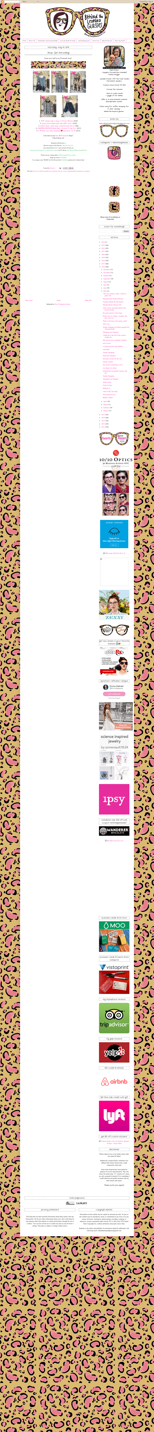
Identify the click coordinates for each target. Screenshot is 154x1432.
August (105, 282)
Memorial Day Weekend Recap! (113, 299)
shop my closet (62, 171)
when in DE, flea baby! (110, 391)
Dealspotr (117, 698)
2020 (103, 254)
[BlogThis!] (66, 168)
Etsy (57, 135)
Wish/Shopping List (84, 41)
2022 (103, 248)
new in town (107, 343)
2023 (103, 245)
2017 (103, 264)
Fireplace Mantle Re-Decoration (113, 302)
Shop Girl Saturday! (109, 356)
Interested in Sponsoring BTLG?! (47, 41)
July (104, 285)
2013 (103, 421)
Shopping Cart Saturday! (111, 332)
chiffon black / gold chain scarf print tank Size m (57, 126)
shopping (87, 171)
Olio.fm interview (67, 145)
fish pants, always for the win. (112, 359)
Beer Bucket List (107, 41)
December (106, 269)
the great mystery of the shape (112, 313)
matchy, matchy (108, 362)
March (105, 404)
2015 (103, 414)
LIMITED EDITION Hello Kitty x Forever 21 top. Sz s (57, 128)
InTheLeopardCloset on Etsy (67, 155)
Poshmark (64, 135)
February (106, 407)
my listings (114, 217)
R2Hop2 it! (106, 388)
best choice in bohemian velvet (113, 365)
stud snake (106, 349)
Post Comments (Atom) (62, 304)
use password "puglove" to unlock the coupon (44, 150)
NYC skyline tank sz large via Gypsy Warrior (57, 121)
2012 (103, 424)
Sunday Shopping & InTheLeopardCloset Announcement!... (116, 328)
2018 (103, 260)
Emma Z (53, 168)
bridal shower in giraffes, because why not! (115, 372)
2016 (103, 267)
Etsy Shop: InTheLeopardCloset (76, 150)
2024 (103, 242)
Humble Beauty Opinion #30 (112, 305)
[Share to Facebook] (70, 168)
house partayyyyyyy (109, 394)
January (106, 411)
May (105, 291)
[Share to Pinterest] (72, 168)
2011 (103, 427)
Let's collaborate (114, 694)
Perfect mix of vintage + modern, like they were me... (115, 317)
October (106, 275)
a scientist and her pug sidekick (113, 346)
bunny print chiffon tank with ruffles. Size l (57, 123)
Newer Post (28, 300)
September (107, 279)
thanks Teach (107, 382)
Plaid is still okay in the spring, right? (115, 321)
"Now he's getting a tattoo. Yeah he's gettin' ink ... (114, 295)
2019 (103, 257)
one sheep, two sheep (109, 368)
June (105, 288)
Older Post (88, 300)
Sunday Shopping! (109, 352)
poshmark (54, 171)
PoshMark (63, 157)
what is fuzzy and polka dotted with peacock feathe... (114, 309)
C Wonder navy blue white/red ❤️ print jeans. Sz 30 (56, 131)
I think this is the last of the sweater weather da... (114, 336)
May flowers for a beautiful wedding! (115, 340)
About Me (32, 41)
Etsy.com (36, 171)
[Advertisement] (114, 879)
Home (24, 41)
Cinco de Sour (107, 385)
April (105, 401)
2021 (103, 251)
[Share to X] (68, 168)
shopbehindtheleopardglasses (75, 171)
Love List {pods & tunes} (67, 41)
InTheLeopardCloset (45, 171)
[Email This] (64, 168)
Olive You (106, 324)
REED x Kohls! (108, 397)
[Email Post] (59, 168)
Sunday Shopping (108, 376)
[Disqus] (58, 206)
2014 (103, 418)
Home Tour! (95, 41)
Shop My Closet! (120, 41)
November (106, 272)
